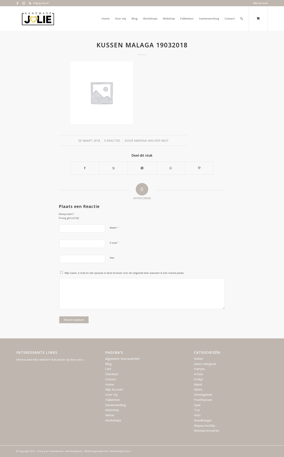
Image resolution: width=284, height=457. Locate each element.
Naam (114, 227)
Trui (197, 410)
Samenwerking (115, 405)
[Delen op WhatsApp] (171, 168)
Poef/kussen (203, 400)
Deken (198, 358)
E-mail (114, 242)
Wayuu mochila (204, 425)
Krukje (198, 379)
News (198, 389)
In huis (198, 374)
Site (112, 257)
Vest (197, 415)
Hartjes (199, 369)
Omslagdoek (203, 394)
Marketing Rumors (120, 451)
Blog (108, 364)
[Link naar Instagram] (24, 3)
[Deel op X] (142, 168)
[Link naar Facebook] (17, 3)
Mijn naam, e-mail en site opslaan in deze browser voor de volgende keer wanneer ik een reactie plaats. (124, 272)
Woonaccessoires (206, 430)
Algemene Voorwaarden (122, 358)
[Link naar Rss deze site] (30, 3)
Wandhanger (203, 420)
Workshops (113, 420)
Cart (108, 369)
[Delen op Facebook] (84, 168)
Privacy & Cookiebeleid (50, 451)
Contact (110, 379)
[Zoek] (241, 18)
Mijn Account (260, 3)
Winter (110, 415)
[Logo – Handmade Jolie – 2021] (37, 18)
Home (109, 384)
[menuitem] (259, 3)
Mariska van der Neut (151, 141)
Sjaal (197, 405)
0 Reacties (112, 141)
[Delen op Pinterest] (199, 168)
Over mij (111, 394)
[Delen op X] (113, 168)
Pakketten (112, 400)
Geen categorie (205, 364)
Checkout (111, 374)
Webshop (112, 410)
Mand (198, 384)
